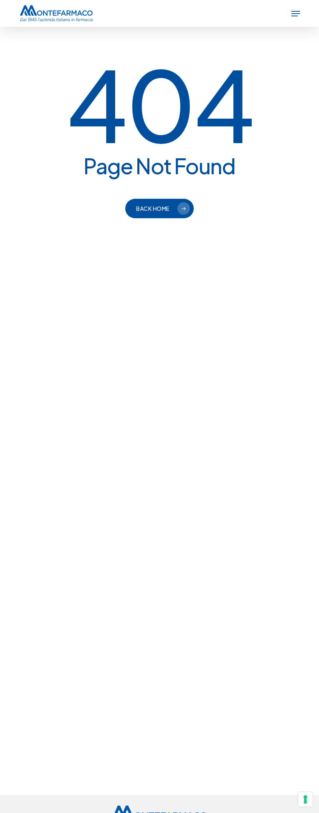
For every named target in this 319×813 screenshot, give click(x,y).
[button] (295, 14)
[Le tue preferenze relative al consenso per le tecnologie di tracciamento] (305, 799)
